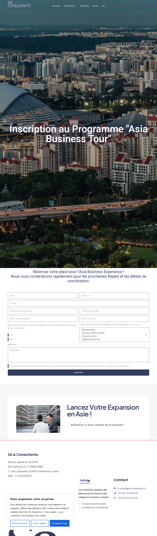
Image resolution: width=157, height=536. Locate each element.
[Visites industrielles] (114, 333)
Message (12, 345)
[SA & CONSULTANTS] (19, 4)
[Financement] (114, 336)
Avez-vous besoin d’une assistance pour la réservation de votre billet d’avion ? (42, 326)
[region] (40, 512)
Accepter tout (59, 523)
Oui (11, 335)
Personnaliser (20, 523)
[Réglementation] (114, 339)
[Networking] (114, 329)
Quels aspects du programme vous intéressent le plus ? (109, 325)
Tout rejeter (39, 523)
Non (12, 339)
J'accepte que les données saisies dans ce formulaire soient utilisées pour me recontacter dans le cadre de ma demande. (69, 366)
